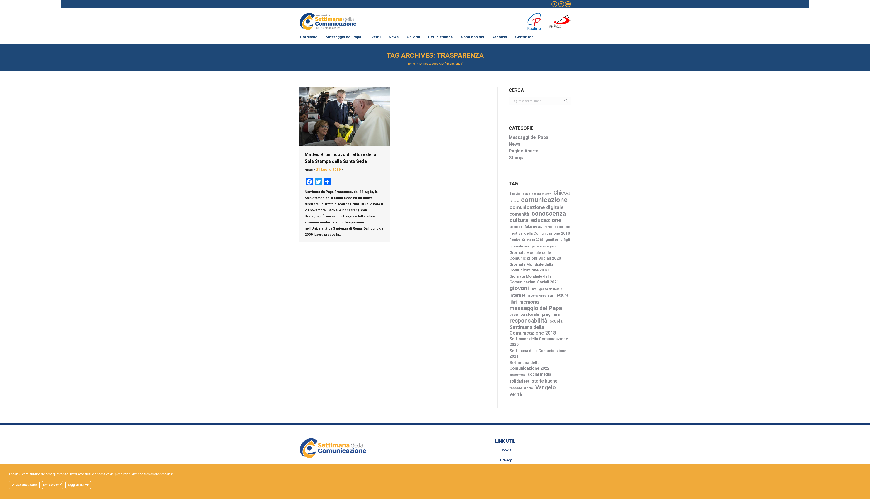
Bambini (515, 193)
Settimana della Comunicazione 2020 (539, 342)
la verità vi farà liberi (540, 295)
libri (513, 302)
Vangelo (545, 387)
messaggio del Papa (536, 308)
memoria (529, 302)
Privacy (506, 460)
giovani (519, 288)
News (309, 169)
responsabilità (528, 320)
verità (516, 394)
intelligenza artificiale (546, 289)
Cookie (505, 450)
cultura (519, 220)
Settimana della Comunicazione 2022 (529, 365)
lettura (561, 295)
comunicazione (544, 200)
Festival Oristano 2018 (526, 240)
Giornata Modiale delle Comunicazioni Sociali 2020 (535, 255)
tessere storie (521, 388)
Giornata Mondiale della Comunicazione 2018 (531, 267)
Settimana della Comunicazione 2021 (538, 353)
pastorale (529, 314)
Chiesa (561, 193)
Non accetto (51, 484)
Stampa (517, 157)
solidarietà (519, 381)
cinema (514, 201)
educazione (546, 220)
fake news (533, 226)
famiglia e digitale (557, 226)
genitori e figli (558, 240)
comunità (519, 214)
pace (514, 314)
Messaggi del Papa (528, 137)
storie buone (544, 381)
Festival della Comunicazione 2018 (540, 233)
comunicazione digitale (537, 207)
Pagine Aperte (523, 151)
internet (517, 295)
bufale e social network (537, 193)
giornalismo (519, 246)
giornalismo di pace (544, 246)
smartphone (517, 374)
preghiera (551, 314)
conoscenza (549, 213)
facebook (516, 226)
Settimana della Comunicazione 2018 (533, 330)
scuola (556, 321)
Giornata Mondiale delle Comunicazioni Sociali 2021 (534, 279)
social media (539, 374)
